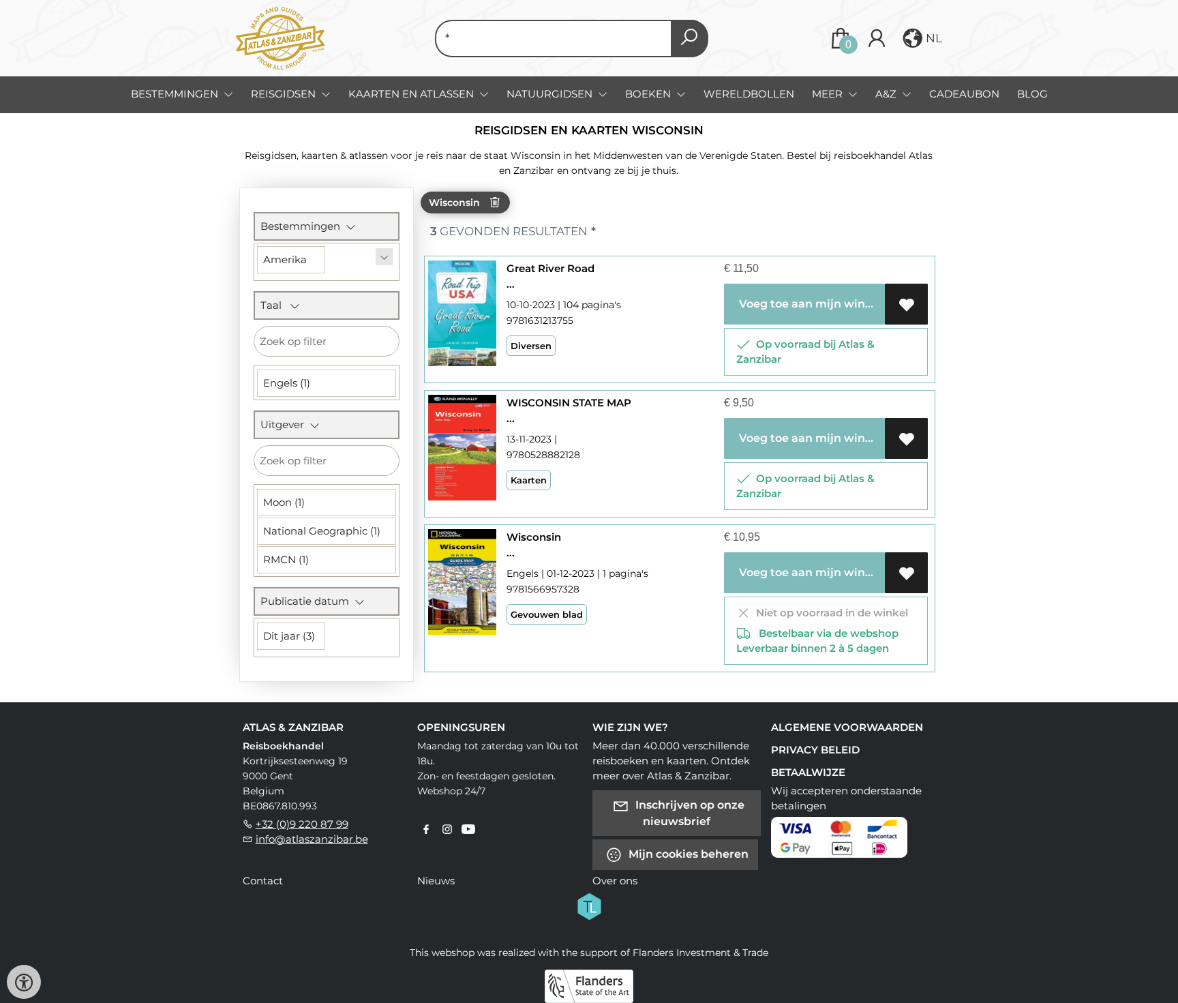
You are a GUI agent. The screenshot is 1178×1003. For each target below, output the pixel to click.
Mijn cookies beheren (687, 853)
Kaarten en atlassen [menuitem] (412, 93)
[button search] (689, 38)
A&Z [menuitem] (887, 93)
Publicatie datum (307, 601)
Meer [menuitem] (828, 93)
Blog (1032, 93)
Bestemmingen (303, 226)
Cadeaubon (964, 93)
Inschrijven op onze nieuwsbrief (688, 812)
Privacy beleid (815, 749)
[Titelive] (589, 905)
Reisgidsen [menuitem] (284, 93)
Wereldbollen (749, 93)
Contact (263, 880)
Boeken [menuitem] (649, 93)
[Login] (877, 38)
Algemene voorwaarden (847, 727)
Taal (275, 305)
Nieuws (436, 880)
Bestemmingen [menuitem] (176, 93)
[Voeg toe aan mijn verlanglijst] (906, 304)
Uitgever (284, 424)
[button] (921, 38)
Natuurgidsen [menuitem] (551, 93)
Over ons (614, 880)
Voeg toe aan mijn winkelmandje (810, 303)
